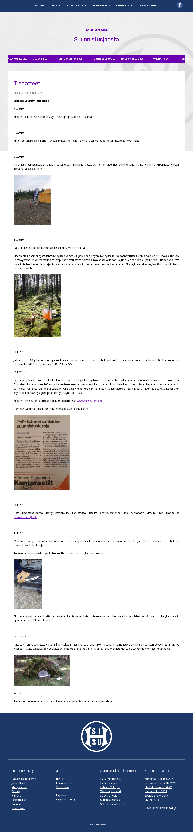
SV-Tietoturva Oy (99, 825)
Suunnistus (62, 787)
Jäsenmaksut (19, 800)
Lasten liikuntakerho (24, 778)
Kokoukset (18, 808)
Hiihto (59, 778)
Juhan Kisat (18, 783)
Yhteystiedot (19, 787)
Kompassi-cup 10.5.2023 (159, 778)
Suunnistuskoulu (110, 800)
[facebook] (180, 5)
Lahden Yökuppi (110, 787)
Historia (16, 795)
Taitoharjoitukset (110, 791)
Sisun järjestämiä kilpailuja (161, 808)
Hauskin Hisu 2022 (156, 791)
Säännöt (17, 804)
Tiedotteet (27, 83)
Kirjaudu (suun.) (65, 799)
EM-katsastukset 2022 (158, 787)
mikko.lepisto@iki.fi (25, 517)
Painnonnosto (64, 783)
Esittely (16, 791)
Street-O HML (108, 795)
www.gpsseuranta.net (90, 400)
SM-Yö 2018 (152, 800)
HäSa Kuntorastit (110, 778)
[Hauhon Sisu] (96, 736)
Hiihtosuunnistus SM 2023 (160, 783)
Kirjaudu (61, 795)
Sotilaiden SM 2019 (156, 795)
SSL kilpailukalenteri (112, 804)
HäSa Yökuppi (108, 783)
